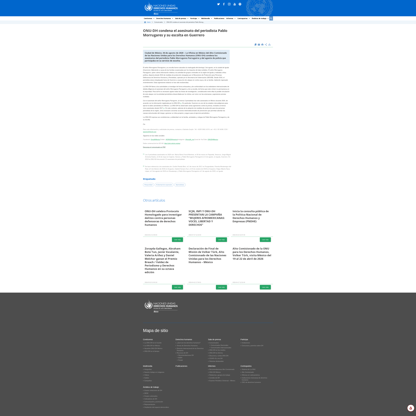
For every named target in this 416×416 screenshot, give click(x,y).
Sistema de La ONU (248, 369)
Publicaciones (219, 18)
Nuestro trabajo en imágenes (154, 372)
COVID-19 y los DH (216, 358)
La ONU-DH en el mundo (153, 343)
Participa (193, 18)
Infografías (148, 369)
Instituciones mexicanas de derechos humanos (254, 379)
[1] (180, 103)
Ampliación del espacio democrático (156, 407)
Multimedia (205, 18)
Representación (149, 404)
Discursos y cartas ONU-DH (218, 356)
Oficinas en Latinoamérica (251, 375)
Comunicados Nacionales (219, 345)
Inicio (148, 22)
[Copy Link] (255, 44)
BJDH (180, 357)
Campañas (148, 380)
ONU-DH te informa (216, 353)
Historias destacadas (216, 361)
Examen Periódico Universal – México (222, 380)
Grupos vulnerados (150, 396)
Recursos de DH (182, 353)
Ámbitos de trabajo (259, 18)
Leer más (177, 240)
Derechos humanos (163, 18)
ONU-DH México (215, 372)
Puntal (180, 360)
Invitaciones (246, 343)
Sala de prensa (180, 18)
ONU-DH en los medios (217, 350)
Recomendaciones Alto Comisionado (221, 369)
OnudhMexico (155, 139)
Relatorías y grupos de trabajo (219, 375)
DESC (146, 393)
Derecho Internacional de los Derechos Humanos (190, 349)
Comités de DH (214, 378)
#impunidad (148, 185)
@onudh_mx (189, 139)
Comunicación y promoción (153, 402)
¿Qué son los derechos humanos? (189, 343)
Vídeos (146, 375)
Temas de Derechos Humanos (187, 345)
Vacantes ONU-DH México (153, 348)
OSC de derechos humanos (251, 382)
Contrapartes (242, 18)
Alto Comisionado (248, 372)
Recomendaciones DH (186, 355)
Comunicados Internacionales (221, 347)
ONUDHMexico (213, 139)
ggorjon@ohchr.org (149, 132)
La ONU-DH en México (152, 345)
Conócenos (148, 18)
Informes (229, 18)
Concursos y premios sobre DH (252, 345)
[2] (164, 108)
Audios (146, 378)
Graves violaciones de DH (153, 390)
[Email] (259, 44)
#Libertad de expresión (164, 185)
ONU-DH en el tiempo (151, 351)
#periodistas (180, 185)
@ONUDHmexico (172, 139)
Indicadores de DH (150, 399)
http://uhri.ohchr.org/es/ (172, 143)
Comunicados (214, 343)
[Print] (262, 44)
